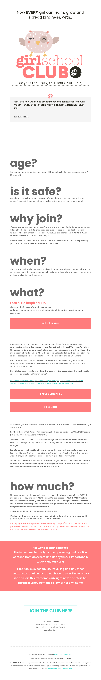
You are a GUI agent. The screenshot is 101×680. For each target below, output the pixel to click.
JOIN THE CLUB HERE (50, 611)
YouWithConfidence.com (63, 654)
